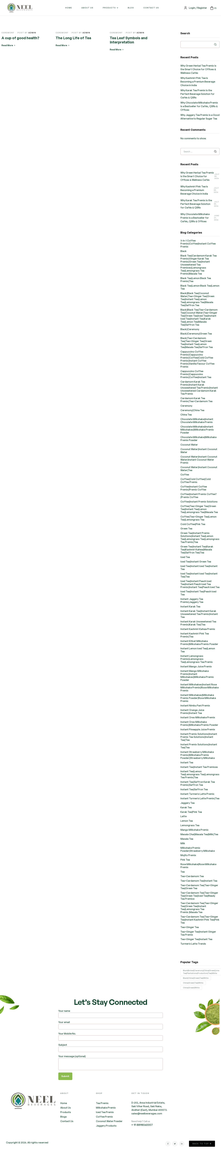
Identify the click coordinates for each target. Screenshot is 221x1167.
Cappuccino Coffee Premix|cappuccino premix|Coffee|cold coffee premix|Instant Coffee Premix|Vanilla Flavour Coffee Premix (197, 359)
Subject (62, 1044)
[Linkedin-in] (181, 1143)
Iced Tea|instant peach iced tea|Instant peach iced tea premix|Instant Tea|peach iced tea (199, 584)
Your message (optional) (72, 1056)
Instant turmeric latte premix (197, 793)
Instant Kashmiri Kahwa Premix (197, 629)
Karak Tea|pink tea (191, 811)
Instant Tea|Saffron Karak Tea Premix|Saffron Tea (197, 783)
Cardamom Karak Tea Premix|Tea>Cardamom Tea (196, 400)
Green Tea (186, 528)
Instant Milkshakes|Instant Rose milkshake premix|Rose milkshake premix (199, 687)
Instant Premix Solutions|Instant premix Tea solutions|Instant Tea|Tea (198, 736)
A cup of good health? (20, 38)
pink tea (185, 859)
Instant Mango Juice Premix (196, 666)
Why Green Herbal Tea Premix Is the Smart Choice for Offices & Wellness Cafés (198, 69)
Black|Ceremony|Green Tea (196, 333)
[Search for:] (199, 151)
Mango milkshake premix (194, 829)
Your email (64, 1022)
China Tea (186, 414)
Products (109, 8)
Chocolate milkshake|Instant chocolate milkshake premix (196, 421)
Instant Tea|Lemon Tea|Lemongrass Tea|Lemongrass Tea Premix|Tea (199, 774)
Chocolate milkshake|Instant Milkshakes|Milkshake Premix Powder (197, 429)
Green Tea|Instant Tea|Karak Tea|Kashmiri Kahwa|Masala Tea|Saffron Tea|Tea (196, 549)
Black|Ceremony (189, 329)
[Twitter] (175, 1143)
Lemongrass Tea (189, 825)
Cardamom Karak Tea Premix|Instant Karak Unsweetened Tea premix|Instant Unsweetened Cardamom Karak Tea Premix (199, 387)
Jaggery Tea (187, 802)
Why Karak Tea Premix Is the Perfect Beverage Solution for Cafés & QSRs (197, 94)
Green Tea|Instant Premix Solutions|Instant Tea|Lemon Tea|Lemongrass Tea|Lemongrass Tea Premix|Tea (199, 538)
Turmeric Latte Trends (193, 943)
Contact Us (151, 8)
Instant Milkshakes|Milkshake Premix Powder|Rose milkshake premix (198, 698)
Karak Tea (186, 807)
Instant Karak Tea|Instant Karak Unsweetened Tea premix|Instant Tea (199, 614)
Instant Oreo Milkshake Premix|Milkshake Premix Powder (199, 723)
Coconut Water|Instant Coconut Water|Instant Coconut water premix (198, 459)
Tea (182, 871)
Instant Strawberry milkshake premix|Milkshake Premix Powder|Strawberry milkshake (197, 754)
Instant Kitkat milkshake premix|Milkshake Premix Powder (199, 643)
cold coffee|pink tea (192, 524)
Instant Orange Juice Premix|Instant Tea (192, 712)
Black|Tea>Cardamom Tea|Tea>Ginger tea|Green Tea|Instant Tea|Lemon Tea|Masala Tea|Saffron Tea (196, 343)
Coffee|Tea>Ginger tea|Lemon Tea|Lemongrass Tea (198, 518)
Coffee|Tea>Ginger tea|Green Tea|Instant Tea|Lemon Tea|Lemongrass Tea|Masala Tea (199, 509)
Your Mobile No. (67, 1033)
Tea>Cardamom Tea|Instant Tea (198, 880)
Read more (7, 45)
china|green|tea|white (193, 983)
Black (183, 251)
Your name (64, 1010)
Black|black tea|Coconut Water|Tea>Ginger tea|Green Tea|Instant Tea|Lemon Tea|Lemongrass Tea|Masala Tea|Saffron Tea (197, 299)
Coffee (184, 474)
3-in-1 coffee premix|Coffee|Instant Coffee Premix (198, 243)
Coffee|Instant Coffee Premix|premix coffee (193, 488)
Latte (183, 816)
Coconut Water (189, 444)
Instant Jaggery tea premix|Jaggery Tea (191, 600)
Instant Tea (186, 762)
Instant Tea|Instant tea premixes (199, 766)
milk (182, 843)
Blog (131, 8)
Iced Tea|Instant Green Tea (195, 561)
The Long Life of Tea (73, 38)
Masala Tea (186, 838)
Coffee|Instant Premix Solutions (199, 501)
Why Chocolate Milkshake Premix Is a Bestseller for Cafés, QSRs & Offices (199, 106)
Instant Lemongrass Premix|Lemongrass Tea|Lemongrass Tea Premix (196, 658)
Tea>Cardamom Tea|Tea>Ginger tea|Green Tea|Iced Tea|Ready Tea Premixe (199, 895)
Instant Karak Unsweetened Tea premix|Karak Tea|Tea (198, 623)
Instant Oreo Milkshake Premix (197, 717)
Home (68, 8)
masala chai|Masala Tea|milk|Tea (199, 834)
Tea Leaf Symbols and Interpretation (128, 40)
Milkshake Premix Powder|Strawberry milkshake (197, 849)
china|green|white (191, 988)
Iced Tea (185, 557)
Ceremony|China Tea (192, 410)
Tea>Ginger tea (189, 927)
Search (185, 33)
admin (32, 33)
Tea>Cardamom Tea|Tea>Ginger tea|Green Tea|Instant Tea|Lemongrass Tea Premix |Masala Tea (199, 908)
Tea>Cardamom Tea (192, 876)
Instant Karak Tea (190, 606)
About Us (87, 8)
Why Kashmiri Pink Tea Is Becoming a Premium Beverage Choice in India (197, 81)
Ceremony (8, 33)
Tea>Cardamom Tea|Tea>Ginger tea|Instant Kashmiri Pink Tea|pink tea (199, 919)
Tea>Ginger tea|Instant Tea (196, 939)
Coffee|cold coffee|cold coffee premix (195, 481)
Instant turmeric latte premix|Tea (199, 798)
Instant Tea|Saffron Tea (194, 789)
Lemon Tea (186, 820)
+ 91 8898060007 (142, 1124)
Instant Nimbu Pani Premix (195, 705)
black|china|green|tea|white (195, 978)
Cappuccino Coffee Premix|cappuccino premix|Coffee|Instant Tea (195, 374)
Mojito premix (188, 855)
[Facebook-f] (168, 1143)
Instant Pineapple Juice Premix (197, 729)
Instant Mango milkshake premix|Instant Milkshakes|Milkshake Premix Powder (197, 675)
